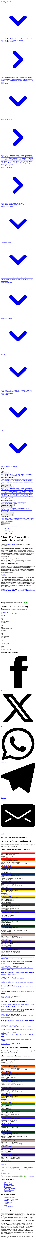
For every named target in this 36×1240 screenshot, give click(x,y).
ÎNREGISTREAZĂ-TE (7, 918)
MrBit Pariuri (4, 279)
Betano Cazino (5, 390)
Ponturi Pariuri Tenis (6, 165)
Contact (6, 1203)
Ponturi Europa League (22, 155)
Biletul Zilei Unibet (11, 80)
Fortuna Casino (25, 390)
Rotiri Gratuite (4, 522)
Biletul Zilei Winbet (21, 80)
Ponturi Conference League (8, 155)
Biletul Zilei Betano (6, 77)
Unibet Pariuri (21, 279)
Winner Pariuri (4, 281)
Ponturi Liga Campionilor (26, 163)
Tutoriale (3, 466)
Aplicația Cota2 (8, 533)
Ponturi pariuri (8, 1184)
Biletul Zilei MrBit (21, 79)
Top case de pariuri (9, 1185)
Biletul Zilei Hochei (17, 40)
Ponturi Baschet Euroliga (19, 203)
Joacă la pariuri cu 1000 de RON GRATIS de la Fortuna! (17, 982)
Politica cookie (8, 1202)
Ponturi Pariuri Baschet (7, 500)
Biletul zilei (7, 1182)
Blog (2, 524)
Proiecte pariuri (13, 466)
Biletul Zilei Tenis (16, 38)
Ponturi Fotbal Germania (19, 160)
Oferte (7, 466)
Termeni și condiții (9, 1200)
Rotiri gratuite (7, 1191)
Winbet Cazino (9, 393)
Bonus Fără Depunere (6, 514)
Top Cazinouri (4, 516)
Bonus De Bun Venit (6, 513)
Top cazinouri (7, 1187)
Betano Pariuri (5, 278)
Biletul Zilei (4, 472)
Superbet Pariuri (12, 279)
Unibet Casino (25, 391)
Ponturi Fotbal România (22, 161)
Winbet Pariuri (28, 279)
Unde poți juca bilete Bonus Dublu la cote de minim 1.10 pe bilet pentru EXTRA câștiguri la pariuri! (17, 962)
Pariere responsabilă (9, 1197)
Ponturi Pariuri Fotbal (6, 486)
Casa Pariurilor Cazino (15, 390)
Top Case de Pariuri (6, 507)
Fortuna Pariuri (21, 278)
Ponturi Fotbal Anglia (19, 157)
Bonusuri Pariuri (8, 531)
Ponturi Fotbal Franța (6, 160)
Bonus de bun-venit (9, 1190)
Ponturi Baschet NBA (7, 203)
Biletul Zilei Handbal (6, 40)
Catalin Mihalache (12, 544)
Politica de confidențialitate (11, 1199)
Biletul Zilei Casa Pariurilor (18, 77)
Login (2, 468)
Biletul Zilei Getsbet (10, 79)
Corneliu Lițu (4, 977)
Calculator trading (8, 1206)
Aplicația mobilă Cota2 (6, 505)
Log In (2, 471)
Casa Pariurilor (13, 278)
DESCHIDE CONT (6, 859)
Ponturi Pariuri (4, 485)
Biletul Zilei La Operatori (7, 477)
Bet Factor (3, 985)
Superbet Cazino (17, 391)
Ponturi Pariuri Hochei (19, 204)
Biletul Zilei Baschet (26, 38)
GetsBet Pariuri (29, 278)
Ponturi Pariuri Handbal (7, 204)
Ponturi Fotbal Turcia (14, 163)
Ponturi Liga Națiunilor (7, 164)
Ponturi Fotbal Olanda (10, 161)
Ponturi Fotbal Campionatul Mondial (23, 158)
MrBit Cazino (8, 391)
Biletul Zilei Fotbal (6, 38)
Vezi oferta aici (5, 612)
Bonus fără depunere (9, 1188)
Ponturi (6, 530)
